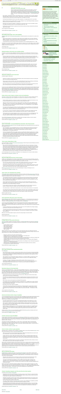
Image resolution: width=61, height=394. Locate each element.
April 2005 (44, 136)
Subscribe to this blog (48, 8)
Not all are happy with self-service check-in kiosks (12, 157)
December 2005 (45, 124)
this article (10, 143)
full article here (9, 117)
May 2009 (44, 67)
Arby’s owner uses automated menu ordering (11, 172)
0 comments (14, 30)
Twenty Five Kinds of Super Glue (49, 26)
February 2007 (45, 103)
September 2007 (45, 92)
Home (21, 389)
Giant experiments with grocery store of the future (12, 197)
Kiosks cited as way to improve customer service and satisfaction (15, 95)
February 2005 (45, 139)
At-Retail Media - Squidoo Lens (48, 60)
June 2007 (44, 97)
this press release (10, 125)
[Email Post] (16, 30)
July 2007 (44, 95)
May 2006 (44, 116)
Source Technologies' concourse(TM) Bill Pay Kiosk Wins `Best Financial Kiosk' (18, 123)
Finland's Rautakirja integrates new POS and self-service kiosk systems (16, 371)
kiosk (6, 270)
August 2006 (45, 112)
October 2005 (45, 127)
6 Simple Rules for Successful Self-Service (10, 220)
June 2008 (44, 79)
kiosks (17, 162)
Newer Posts (4, 389)
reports (35, 330)
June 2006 (44, 115)
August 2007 (45, 94)
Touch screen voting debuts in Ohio (9, 141)
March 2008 (44, 83)
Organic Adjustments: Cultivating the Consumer (51, 31)
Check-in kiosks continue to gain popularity (11, 329)
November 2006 (45, 107)
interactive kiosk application (22, 352)
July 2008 (44, 77)
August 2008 (45, 76)
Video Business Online (33, 12)
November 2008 (45, 73)
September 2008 (45, 74)
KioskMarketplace (4, 352)
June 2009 (44, 65)
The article (11, 88)
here (13, 28)
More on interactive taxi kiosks (8, 351)
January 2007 (45, 104)
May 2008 (44, 80)
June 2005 (44, 133)
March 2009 (44, 70)
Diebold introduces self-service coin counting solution (13, 51)
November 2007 (45, 89)
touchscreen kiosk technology (18, 142)
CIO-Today (3, 96)
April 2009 (44, 68)
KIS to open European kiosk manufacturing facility (12, 249)
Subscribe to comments (48, 9)
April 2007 (44, 100)
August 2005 (45, 130)
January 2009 (45, 71)
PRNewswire (5, 250)
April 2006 (44, 118)
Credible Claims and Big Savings (48, 29)
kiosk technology (10, 89)
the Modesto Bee (24, 273)
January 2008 (45, 86)
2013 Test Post (46, 34)
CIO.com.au (3, 221)
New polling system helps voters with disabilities (12, 34)
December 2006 (45, 106)
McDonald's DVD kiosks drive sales (18, 8)
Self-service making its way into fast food (10, 74)
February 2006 (45, 121)
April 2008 (44, 82)
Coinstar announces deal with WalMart (10, 315)
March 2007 (44, 101)
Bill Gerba (45, 47)
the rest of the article (7, 167)
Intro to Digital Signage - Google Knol (49, 59)
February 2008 (45, 85)
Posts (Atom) (8, 391)
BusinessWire (14, 372)
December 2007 (45, 88)
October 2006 (45, 109)
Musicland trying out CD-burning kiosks (10, 268)
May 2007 (44, 98)
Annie (45, 46)
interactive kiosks (36, 11)
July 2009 (44, 64)
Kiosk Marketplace (5, 199)
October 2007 (45, 91)
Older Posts (37, 389)
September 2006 (45, 110)
